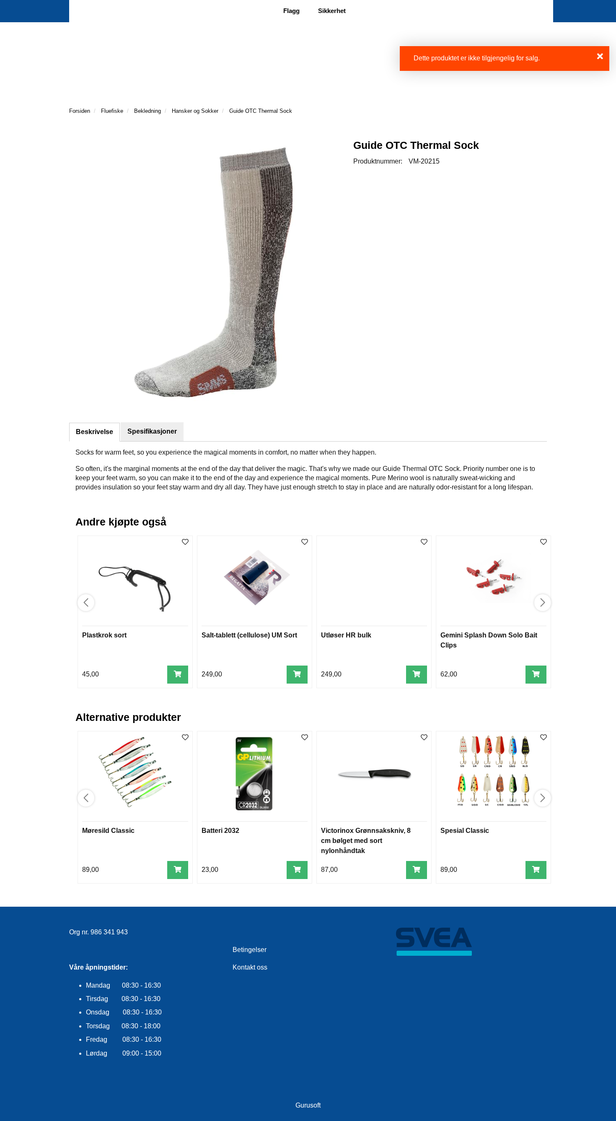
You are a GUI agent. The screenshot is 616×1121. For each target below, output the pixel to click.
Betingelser (250, 949)
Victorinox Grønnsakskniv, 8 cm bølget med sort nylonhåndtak (366, 840)
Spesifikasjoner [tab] (152, 431)
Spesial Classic (464, 830)
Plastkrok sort (104, 635)
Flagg (291, 10)
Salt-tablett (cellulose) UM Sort (249, 635)
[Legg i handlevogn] (177, 675)
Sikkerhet (332, 10)
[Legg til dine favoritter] (185, 542)
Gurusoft (308, 1105)
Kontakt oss (250, 967)
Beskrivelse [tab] (94, 431)
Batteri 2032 (220, 830)
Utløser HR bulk (346, 635)
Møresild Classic (108, 830)
